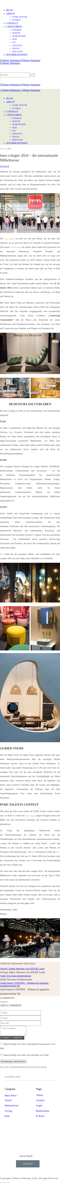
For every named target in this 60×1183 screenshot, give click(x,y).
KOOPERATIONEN (16, 54)
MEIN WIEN (17, 52)
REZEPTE (16, 33)
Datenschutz (42, 1110)
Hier (1, 554)
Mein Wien (11, 1095)
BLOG (9, 10)
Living (8, 1110)
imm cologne (9, 239)
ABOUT (10, 13)
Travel (8, 1100)
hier (57, 852)
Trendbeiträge (15, 247)
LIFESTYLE (17, 45)
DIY (14, 42)
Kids (7, 1116)
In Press (40, 1116)
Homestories (11, 1105)
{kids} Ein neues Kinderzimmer (15, 976)
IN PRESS (16, 20)
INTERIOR (16, 30)
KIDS (14, 39)
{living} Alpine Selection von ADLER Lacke (22, 968)
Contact (40, 1100)
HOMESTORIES (19, 36)
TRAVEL (16, 48)
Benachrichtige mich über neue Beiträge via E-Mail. (26, 1055)
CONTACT (12, 23)
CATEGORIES (14, 26)
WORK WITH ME (19, 17)
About (39, 1095)
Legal (39, 1105)
